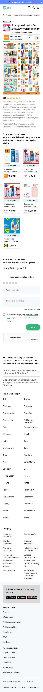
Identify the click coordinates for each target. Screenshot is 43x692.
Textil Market (29, 510)
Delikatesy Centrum (28, 421)
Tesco (5, 510)
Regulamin (7, 632)
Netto (26, 482)
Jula (26, 448)
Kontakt (6, 642)
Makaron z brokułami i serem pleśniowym (11, 557)
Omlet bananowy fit (31, 564)
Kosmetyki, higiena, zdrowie (23, 15)
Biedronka (7, 406)
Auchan (27, 399)
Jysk (5, 455)
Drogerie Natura (31, 427)
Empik (26, 434)
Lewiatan (7, 469)
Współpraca (8, 617)
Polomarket (29, 489)
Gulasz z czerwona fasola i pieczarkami (31, 557)
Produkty (9, 15)
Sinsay (6, 503)
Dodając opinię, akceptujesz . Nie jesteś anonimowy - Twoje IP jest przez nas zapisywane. (23, 318)
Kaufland (28, 455)
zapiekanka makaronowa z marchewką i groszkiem (30, 574)
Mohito (6, 482)
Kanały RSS (33, 687)
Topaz (5, 517)
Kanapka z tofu (9, 570)
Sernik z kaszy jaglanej (9, 564)
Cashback (7, 662)
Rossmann (28, 496)
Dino (5, 427)
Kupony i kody (9, 652)
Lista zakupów (9, 657)
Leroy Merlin (29, 462)
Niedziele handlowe (11, 672)
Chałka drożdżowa (7, 542)
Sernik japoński (31, 534)
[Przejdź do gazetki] (36, 37)
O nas (5, 612)
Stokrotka (28, 503)
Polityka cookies (10, 627)
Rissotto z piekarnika (7, 535)
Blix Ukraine (8, 667)
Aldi (4, 399)
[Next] (41, 2)
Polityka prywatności (12, 622)
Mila (26, 476)
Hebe (5, 441)
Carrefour (28, 413)
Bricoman (28, 406)
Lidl (25, 469)
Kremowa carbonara (7, 549)
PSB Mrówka (8, 496)
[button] (21, 371)
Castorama (8, 420)
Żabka (26, 517)
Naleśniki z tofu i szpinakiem (31, 549)
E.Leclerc (7, 434)
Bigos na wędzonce (28, 542)
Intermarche (8, 448)
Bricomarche (8, 413)
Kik (4, 462)
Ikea (26, 441)
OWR (5, 637)
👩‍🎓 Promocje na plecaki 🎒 (21, 2)
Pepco (5, 489)
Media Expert (8, 476)
